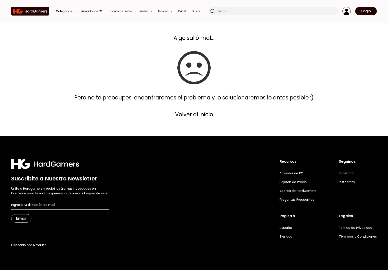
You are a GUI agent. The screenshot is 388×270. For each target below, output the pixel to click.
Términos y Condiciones (358, 236)
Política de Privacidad (355, 227)
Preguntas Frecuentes (297, 199)
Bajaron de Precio (293, 182)
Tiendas (286, 236)
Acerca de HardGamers (298, 191)
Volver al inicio (194, 114)
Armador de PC (291, 173)
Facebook (346, 173)
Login (366, 11)
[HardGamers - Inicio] (30, 11)
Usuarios (286, 227)
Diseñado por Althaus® (28, 245)
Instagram (347, 182)
